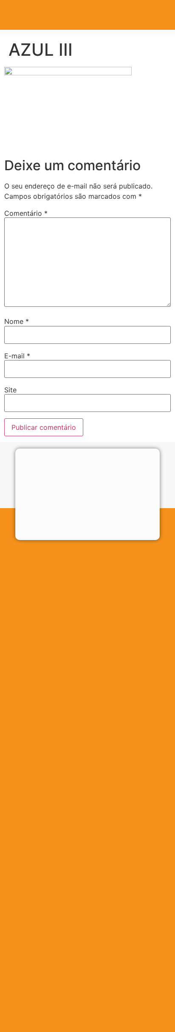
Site (10, 389)
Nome (16, 321)
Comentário (26, 213)
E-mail (17, 355)
